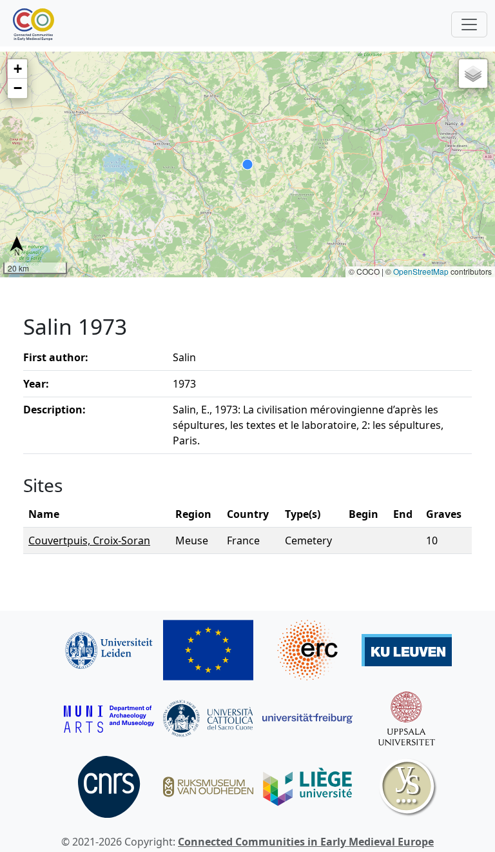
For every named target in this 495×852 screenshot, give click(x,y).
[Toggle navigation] (469, 24)
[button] (17, 69)
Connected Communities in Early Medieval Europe (306, 842)
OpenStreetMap (421, 271)
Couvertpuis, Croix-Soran (89, 540)
